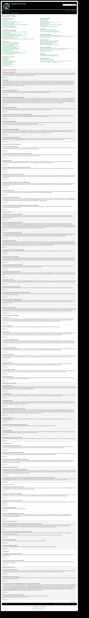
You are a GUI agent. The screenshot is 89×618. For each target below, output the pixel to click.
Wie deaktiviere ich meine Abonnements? (46, 51)
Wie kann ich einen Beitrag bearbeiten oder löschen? (10, 43)
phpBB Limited (66, 176)
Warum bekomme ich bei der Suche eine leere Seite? (48, 42)
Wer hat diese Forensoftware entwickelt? (46, 59)
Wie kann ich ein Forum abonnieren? (46, 50)
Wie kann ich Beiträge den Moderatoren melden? (10, 51)
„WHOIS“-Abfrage (7, 585)
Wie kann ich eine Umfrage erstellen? (8, 45)
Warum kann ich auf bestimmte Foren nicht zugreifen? (11, 48)
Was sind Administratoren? (44, 19)
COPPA (60, 98)
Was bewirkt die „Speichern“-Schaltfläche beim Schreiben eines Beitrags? (14, 52)
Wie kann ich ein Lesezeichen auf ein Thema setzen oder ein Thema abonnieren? (53, 49)
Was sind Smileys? (5, 59)
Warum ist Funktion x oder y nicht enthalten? (47, 60)
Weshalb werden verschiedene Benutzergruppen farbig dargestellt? (50, 24)
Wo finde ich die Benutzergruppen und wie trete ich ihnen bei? (49, 22)
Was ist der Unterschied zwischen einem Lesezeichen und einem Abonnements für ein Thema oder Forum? (57, 48)
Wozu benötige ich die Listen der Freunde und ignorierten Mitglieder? (51, 35)
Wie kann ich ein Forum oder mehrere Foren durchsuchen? (49, 40)
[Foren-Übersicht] (6, 5)
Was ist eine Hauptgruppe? (44, 25)
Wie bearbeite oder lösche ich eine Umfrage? (9, 47)
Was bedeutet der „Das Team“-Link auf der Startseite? (48, 26)
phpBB (36, 606)
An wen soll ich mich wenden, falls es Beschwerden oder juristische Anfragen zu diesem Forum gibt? (56, 61)
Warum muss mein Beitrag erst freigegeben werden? (10, 53)
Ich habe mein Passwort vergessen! (8, 25)
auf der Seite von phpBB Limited (35, 571)
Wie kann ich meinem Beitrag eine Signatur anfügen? (10, 44)
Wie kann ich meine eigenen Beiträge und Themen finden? (49, 44)
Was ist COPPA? (5, 20)
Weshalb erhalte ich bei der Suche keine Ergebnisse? (48, 41)
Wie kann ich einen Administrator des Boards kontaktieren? (49, 62)
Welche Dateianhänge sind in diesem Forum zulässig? (48, 54)
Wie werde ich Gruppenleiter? (44, 23)
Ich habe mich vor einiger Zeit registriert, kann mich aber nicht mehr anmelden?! (15, 24)
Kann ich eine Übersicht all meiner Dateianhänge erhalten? (49, 55)
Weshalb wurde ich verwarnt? (7, 50)
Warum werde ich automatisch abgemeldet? (9, 26)
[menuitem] (9, 11)
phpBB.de (73, 176)
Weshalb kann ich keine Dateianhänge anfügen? (10, 49)
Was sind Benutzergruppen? (44, 21)
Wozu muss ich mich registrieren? (7, 19)
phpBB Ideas (53, 577)
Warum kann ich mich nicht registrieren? (8, 21)
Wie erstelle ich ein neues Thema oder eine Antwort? (10, 42)
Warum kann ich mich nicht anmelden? (8, 23)
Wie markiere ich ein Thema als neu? (8, 54)
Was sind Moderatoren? (44, 20)
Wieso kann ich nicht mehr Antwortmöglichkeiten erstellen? (11, 46)
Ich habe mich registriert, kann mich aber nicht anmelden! (11, 22)
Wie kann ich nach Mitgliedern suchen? (46, 43)
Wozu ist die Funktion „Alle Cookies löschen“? (9, 27)
